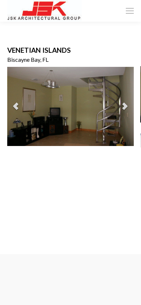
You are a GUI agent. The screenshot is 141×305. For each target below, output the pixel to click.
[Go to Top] (129, 293)
